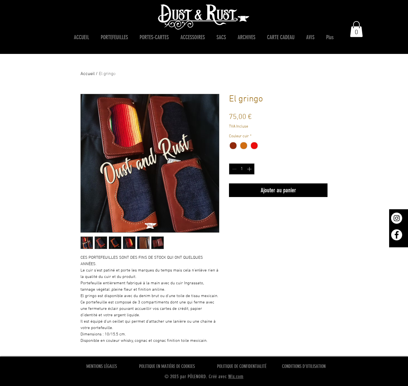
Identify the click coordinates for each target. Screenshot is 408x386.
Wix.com (235, 376)
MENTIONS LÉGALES (101, 366)
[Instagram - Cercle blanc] (396, 218)
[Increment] (250, 169)
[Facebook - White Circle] (396, 234)
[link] (356, 29)
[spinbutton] (242, 169)
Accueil (87, 74)
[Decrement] (234, 169)
